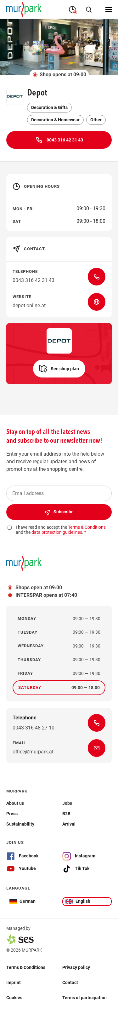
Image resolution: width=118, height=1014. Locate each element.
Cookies (14, 997)
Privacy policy (76, 967)
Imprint (13, 982)
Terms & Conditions (25, 967)
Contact (70, 982)
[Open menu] (108, 9)
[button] (59, 368)
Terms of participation (84, 997)
